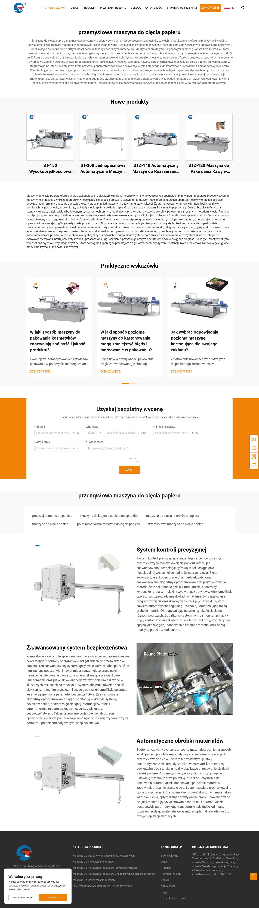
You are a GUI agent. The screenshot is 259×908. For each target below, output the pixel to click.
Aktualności (154, 7)
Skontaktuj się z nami (182, 7)
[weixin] (254, 456)
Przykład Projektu (113, 7)
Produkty (89, 7)
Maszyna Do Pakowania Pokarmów (93, 861)
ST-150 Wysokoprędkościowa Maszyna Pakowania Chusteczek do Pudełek (50, 168)
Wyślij (129, 470)
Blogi (164, 892)
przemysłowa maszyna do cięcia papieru (175, 524)
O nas (74, 7)
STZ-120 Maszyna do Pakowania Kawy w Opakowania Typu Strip (209, 168)
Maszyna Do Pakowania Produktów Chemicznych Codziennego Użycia (114, 873)
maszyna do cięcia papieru (50, 524)
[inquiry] (254, 465)
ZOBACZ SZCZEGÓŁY (50, 136)
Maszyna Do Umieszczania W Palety (94, 880)
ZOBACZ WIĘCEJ (40, 371)
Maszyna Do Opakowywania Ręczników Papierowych (104, 855)
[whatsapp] (254, 439)
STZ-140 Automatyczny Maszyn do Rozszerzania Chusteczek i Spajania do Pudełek (156, 168)
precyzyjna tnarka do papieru (52, 516)
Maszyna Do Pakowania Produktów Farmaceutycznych (105, 867)
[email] (254, 448)
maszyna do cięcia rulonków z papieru (172, 516)
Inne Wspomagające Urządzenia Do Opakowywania (102, 886)
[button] (125, 383)
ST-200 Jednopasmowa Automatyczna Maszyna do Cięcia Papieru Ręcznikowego (103, 168)
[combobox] (94, 433)
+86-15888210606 (220, 874)
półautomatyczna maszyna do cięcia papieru (108, 524)
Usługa (136, 7)
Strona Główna (55, 7)
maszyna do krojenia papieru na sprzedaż (109, 516)
